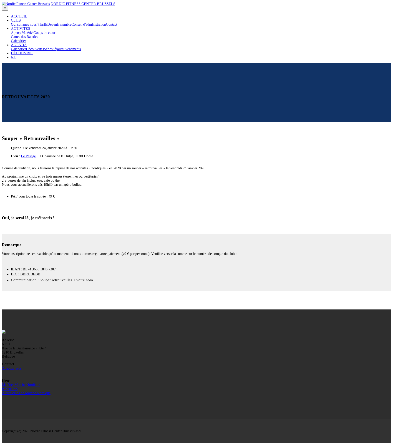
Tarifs (43, 24)
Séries (48, 49)
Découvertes (35, 49)
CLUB (16, 20)
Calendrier (18, 41)
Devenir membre (59, 24)
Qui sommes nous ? (25, 24)
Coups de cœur (44, 33)
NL (13, 57)
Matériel (27, 33)
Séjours (58, 49)
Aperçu (16, 33)
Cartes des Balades (24, 37)
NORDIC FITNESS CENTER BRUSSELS (83, 4)
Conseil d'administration (88, 24)
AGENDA (19, 45)
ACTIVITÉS (20, 28)
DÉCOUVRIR (22, 53)
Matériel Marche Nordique (21, 385)
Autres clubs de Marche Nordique (26, 393)
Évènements (72, 49)
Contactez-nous (11, 368)
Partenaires (10, 389)
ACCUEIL (19, 16)
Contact (111, 24)
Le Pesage (28, 156)
